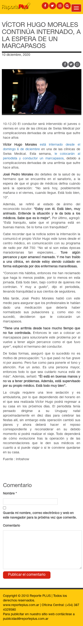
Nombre (10, 493)
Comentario (11, 525)
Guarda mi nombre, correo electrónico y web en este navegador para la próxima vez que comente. (40, 515)
